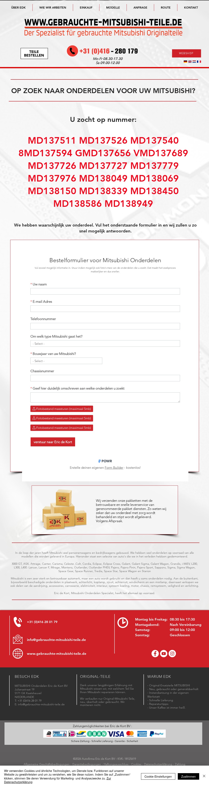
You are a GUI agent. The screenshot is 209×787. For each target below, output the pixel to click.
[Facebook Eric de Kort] (155, 653)
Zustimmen (188, 776)
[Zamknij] (204, 776)
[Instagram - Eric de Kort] (172, 653)
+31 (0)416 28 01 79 (42, 622)
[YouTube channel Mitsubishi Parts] (163, 653)
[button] (113, 7)
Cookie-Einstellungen (158, 776)
